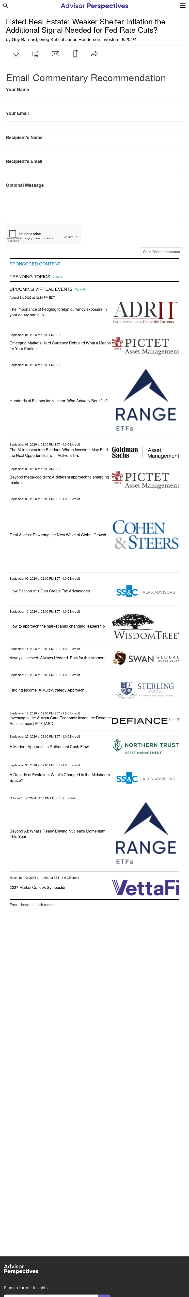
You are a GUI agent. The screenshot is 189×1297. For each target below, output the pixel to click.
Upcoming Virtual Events (41, 289)
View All (58, 276)
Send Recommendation (161, 251)
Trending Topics (30, 276)
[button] (16, 54)
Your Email (17, 113)
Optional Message (25, 185)
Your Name (17, 89)
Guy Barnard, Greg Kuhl (35, 39)
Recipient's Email (24, 161)
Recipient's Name (24, 137)
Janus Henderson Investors (92, 39)
